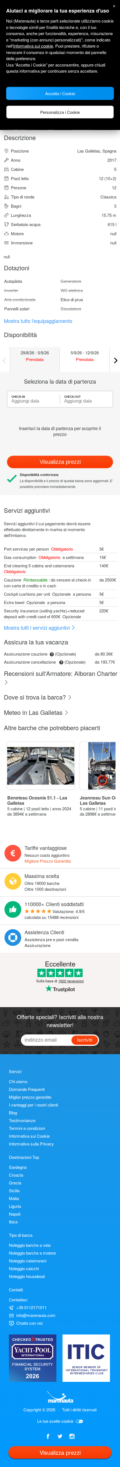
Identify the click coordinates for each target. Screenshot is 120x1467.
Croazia (16, 1175)
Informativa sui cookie (33, 46)
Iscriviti (84, 1039)
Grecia (15, 1183)
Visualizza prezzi (60, 462)
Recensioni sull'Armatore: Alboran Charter (60, 673)
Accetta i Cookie (60, 93)
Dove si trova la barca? (36, 697)
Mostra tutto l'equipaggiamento (38, 320)
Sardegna (18, 1167)
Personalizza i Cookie (60, 112)
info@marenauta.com (36, 1315)
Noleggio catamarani (27, 1261)
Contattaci (18, 1299)
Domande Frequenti (27, 1089)
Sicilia (14, 1190)
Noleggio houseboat (27, 1276)
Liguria (15, 1206)
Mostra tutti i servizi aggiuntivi (37, 627)
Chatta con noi (29, 1323)
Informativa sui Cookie (29, 1136)
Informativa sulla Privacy (31, 1144)
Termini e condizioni (27, 1128)
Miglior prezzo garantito (30, 1097)
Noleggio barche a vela (30, 1245)
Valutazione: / (55, 914)
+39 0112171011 (31, 1307)
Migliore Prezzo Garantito (48, 861)
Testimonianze (22, 1120)
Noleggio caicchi (24, 1268)
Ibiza (13, 1222)
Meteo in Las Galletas (34, 712)
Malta (14, 1198)
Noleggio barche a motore (32, 1253)
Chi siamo (18, 1081)
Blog (13, 1112)
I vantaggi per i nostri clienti (33, 1105)
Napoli (14, 1214)
